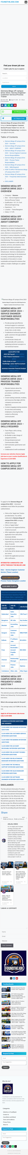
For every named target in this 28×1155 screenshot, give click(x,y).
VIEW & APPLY (19, 354)
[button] (26, 2)
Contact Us (6, 1114)
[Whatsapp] (13, 1146)
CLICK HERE (12, 459)
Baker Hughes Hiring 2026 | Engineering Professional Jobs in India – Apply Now (18, 1021)
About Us (5, 1124)
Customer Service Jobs (13, 633)
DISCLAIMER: (9, 181)
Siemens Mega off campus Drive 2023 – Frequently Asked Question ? (15, 176)
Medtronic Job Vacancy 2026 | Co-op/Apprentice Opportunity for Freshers (17, 1046)
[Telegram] (14, 978)
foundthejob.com (10, 2)
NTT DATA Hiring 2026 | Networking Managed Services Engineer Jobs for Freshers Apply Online (21, 875)
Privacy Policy (6, 1122)
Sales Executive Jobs (13, 614)
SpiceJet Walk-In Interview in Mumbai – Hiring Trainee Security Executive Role (18, 1009)
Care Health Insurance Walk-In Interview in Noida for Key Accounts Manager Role (18, 1033)
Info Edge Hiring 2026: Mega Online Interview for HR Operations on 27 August (18, 1015)
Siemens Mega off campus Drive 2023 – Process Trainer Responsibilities (15, 160)
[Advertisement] (14, 19)
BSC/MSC (23, 650)
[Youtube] (17, 978)
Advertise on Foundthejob (9, 1112)
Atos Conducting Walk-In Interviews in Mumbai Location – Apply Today (17, 1027)
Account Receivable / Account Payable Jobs (14, 650)
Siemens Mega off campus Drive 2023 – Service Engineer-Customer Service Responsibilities (16, 153)
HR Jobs (13, 620)
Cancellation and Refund (9, 1117)
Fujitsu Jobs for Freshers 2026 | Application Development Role (7, 898)
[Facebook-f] (2, 1146)
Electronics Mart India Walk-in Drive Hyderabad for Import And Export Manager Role (18, 1040)
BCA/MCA (23, 640)
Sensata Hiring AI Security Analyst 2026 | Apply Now (6, 873)
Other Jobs (13, 671)
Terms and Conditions (9, 1119)
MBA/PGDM (24, 633)
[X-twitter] (15, 1146)
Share (4, 812)
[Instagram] (11, 978)
